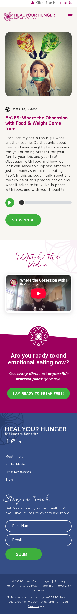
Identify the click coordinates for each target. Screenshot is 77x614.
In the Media (15, 464)
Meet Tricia (14, 456)
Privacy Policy (37, 602)
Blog (9, 479)
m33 (34, 586)
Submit (23, 554)
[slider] (45, 203)
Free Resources (18, 472)
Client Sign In (46, 3)
